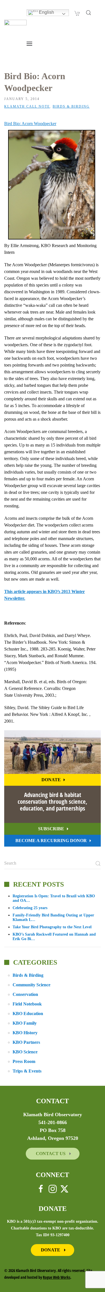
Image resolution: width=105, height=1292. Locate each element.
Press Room (24, 1061)
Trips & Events (27, 1071)
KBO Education (28, 1013)
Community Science (31, 984)
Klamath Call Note (27, 106)
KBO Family (25, 1023)
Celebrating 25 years (30, 908)
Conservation (25, 994)
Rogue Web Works (56, 1277)
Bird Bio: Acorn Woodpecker (30, 123)
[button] (88, 12)
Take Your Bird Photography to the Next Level (52, 927)
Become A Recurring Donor (51, 840)
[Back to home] (15, 28)
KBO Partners (26, 1042)
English (46, 12)
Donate (51, 779)
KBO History (25, 1032)
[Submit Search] (98, 863)
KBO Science (25, 1051)
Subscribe (51, 828)
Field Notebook (27, 1004)
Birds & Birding (71, 106)
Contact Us (51, 1153)
